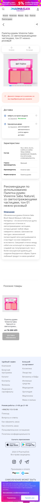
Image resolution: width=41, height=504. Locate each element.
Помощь (5, 413)
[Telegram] (27, 462)
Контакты (6, 381)
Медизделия (27, 387)
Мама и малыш (29, 400)
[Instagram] (14, 462)
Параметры (11, 498)
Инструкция (29, 50)
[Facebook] (20, 462)
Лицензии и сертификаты (7, 390)
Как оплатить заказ (10, 426)
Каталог (5, 376)
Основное (11, 50)
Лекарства (26, 372)
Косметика (27, 368)
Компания (6, 366)
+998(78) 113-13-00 (10, 409)
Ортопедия (27, 391)
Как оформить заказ (10, 421)
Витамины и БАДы (30, 376)
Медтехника (27, 396)
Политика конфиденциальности (16, 434)
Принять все (29, 498)
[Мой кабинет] (37, 9)
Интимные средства (27, 382)
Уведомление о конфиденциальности (16, 493)
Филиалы (6, 385)
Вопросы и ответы (10, 417)
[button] (10, 85)
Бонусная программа (7, 371)
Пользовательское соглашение (15, 430)
